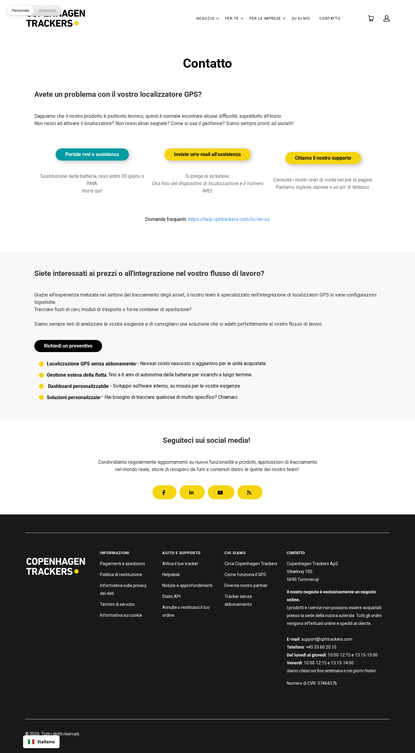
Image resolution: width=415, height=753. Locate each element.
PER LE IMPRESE (265, 18)
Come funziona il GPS (245, 574)
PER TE (232, 18)
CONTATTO (330, 18)
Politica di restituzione (121, 574)
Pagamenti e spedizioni (122, 563)
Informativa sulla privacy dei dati (123, 589)
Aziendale (48, 10)
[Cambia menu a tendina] (217, 18)
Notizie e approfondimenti (187, 585)
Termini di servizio (117, 604)
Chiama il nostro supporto (323, 158)
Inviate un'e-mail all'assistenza (207, 154)
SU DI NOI (301, 18)
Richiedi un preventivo (68, 346)
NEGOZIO (205, 18)
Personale (20, 10)
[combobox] (41, 741)
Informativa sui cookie (121, 615)
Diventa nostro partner (246, 585)
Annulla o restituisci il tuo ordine (186, 611)
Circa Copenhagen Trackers (251, 563)
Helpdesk (171, 574)
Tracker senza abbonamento (238, 600)
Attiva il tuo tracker (180, 563)
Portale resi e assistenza (92, 154)
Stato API (171, 596)
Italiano (46, 741)
